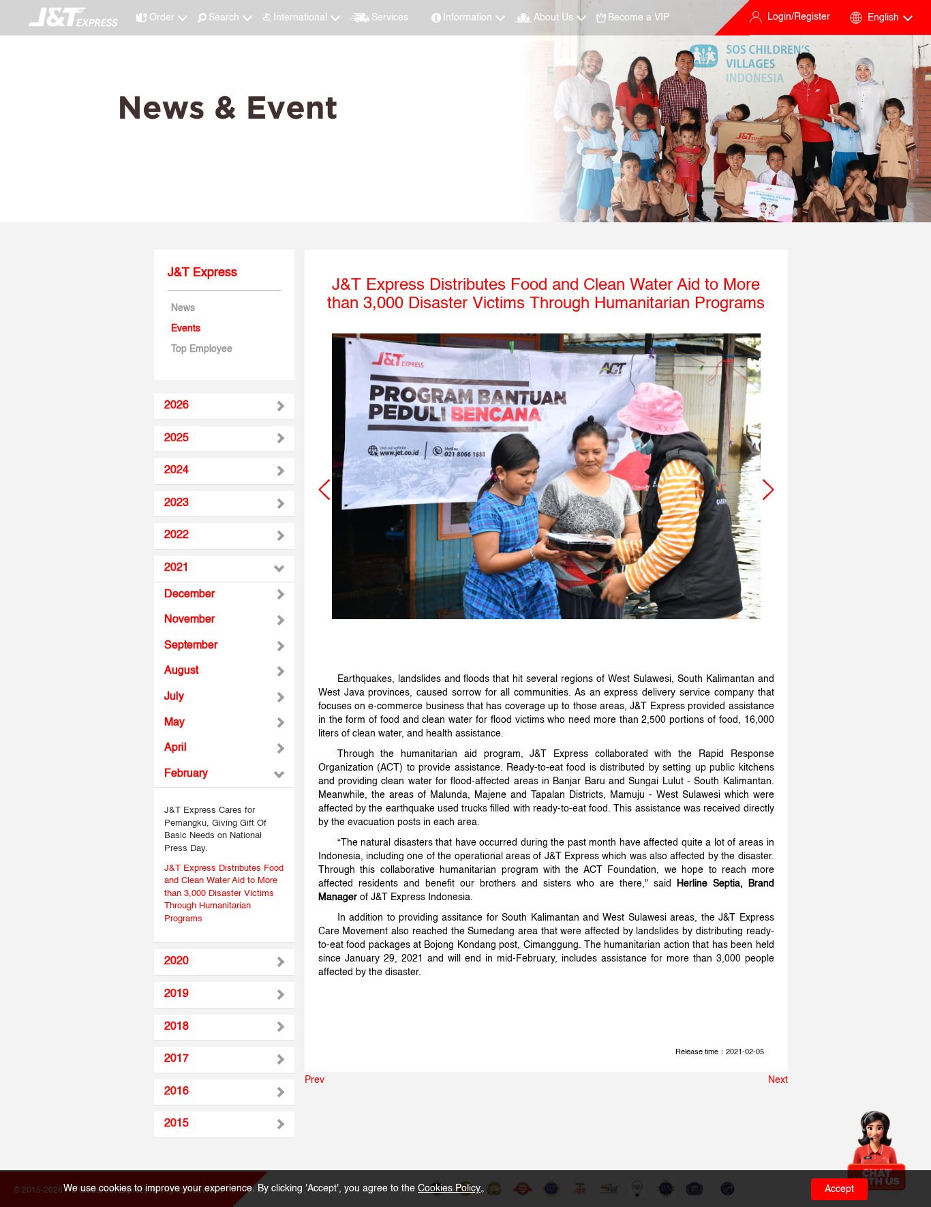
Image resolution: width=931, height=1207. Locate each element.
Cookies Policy (449, 1188)
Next (778, 1080)
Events (185, 328)
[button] (324, 489)
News (183, 308)
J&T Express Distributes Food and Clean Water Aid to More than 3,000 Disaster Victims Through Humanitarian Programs (224, 893)
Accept (839, 1189)
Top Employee (201, 349)
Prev (314, 1080)
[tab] (224, 406)
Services (389, 18)
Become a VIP (638, 18)
